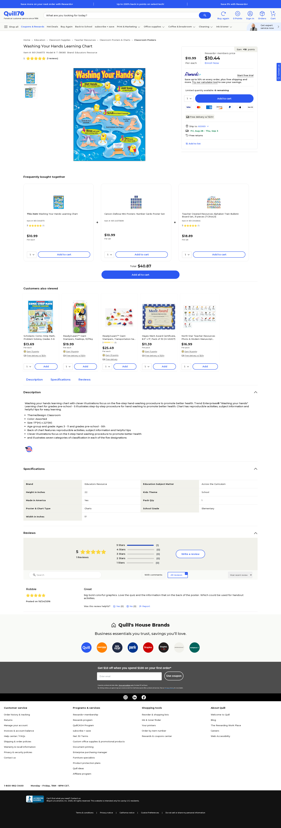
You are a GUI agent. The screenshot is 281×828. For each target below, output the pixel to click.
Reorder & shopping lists (155, 714)
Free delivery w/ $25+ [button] (36, 355)
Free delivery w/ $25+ (202, 117)
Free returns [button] (196, 135)
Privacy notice (106, 813)
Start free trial (245, 75)
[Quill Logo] (14, 13)
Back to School (83, 26)
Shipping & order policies (17, 741)
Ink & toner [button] (222, 26)
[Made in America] (30, 449)
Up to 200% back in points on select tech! (140, 4)
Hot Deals (52, 26)
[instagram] (125, 697)
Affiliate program (82, 773)
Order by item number (154, 730)
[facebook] (143, 697)
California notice (127, 813)
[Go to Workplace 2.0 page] (194, 648)
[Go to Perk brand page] (132, 648)
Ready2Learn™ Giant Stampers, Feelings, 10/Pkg (78, 337)
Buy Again (67, 26)
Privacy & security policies (18, 752)
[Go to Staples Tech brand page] (163, 648)
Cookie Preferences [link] (150, 813)
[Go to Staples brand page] (148, 648)
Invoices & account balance (19, 730)
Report (146, 606)
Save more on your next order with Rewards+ (47, 4)
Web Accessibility (220, 736)
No (131, 606)
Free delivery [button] (111, 359)
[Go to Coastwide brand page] (102, 648)
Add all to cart (140, 274)
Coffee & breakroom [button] (180, 26)
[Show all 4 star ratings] (140, 549)
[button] (205, 15)
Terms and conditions (124, 685)
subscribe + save (104, 26)
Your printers (149, 725)
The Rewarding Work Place (226, 725)
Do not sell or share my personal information (185, 813)
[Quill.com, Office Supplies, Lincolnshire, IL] (35, 800)
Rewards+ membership (85, 714)
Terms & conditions (84, 813)
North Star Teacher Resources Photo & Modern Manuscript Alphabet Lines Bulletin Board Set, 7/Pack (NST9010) (198, 337)
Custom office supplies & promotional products (99, 741)
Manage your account (16, 725)
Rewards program (83, 720)
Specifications (61, 379)
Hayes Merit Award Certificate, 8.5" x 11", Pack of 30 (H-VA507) (159, 337)
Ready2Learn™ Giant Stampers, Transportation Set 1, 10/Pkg (118, 337)
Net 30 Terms (80, 736)
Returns (8, 720)
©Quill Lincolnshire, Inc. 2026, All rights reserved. (68, 801)
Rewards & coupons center (157, 736)
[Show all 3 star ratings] (140, 554)
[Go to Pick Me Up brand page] (117, 648)
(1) (157, 545)
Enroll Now (212, 63)
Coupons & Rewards (32, 26)
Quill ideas (78, 768)
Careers (215, 730)
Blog (213, 720)
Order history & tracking (17, 714)
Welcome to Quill (220, 714)
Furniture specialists (84, 757)
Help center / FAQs (14, 736)
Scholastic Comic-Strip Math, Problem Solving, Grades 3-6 (39, 337)
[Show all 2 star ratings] (140, 558)
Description (34, 379)
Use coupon (173, 675)
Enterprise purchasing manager (90, 752)
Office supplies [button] (152, 26)
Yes (118, 606)
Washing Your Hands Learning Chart (52, 213)
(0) (158, 549)
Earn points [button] (246, 49)
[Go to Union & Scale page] (179, 648)
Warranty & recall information (20, 747)
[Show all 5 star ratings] (140, 545)
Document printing (83, 747)
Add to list (195, 143)
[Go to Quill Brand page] (86, 648)
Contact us (10, 757)
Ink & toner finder (151, 720)
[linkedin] (134, 697)
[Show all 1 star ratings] (140, 563)
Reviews (84, 379)
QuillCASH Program (83, 725)
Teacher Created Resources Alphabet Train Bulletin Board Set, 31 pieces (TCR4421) (210, 215)
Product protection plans (86, 763)
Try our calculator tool (205, 82)
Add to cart (224, 98)
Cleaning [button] (204, 26)
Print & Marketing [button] (127, 26)
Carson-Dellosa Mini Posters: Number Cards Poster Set (134, 213)
